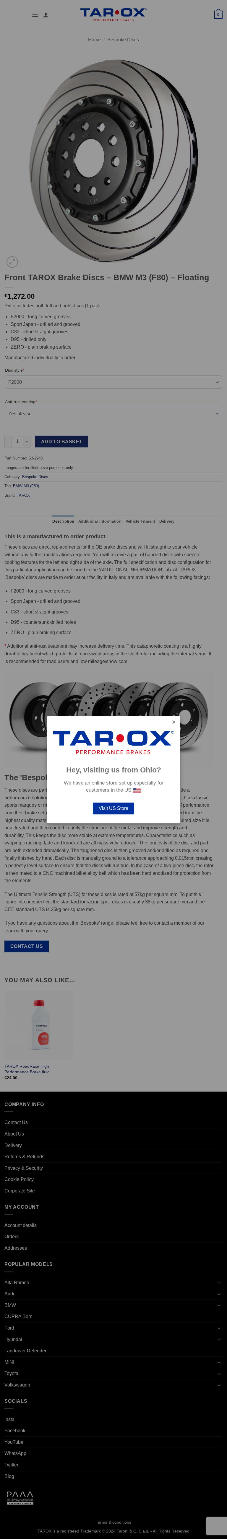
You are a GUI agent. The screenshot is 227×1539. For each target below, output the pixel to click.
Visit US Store (113, 808)
